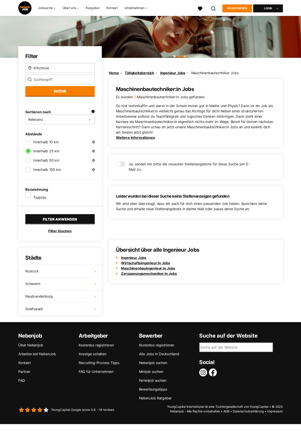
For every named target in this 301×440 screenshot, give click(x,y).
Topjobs (39, 197)
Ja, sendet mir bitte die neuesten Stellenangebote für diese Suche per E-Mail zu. (189, 167)
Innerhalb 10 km (46, 142)
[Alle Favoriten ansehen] (200, 8)
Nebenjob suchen (153, 363)
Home (114, 73)
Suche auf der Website (228, 336)
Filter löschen (60, 231)
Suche (60, 91)
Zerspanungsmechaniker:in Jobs (149, 273)
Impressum (275, 411)
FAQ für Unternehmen (96, 371)
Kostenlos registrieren (96, 345)
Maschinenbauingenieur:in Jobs (148, 268)
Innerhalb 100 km (47, 169)
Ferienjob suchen (152, 380)
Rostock (32, 271)
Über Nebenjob (30, 345)
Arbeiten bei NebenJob (37, 354)
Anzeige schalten (92, 354)
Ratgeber (93, 8)
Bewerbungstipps (153, 389)
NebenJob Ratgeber (155, 398)
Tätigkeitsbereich (139, 73)
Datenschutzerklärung (248, 411)
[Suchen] (213, 8)
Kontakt (112, 8)
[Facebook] (214, 372)
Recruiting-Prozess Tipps (99, 363)
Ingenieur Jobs (172, 73)
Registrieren (237, 8)
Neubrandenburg (39, 296)
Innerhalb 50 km (46, 160)
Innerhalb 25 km (46, 151)
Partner (24, 371)
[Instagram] (204, 372)
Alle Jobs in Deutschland (159, 354)
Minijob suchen (151, 371)
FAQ (21, 380)
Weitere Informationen (135, 137)
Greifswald (34, 309)
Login (268, 8)
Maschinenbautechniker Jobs (215, 73)
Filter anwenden (60, 219)
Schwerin (32, 283)
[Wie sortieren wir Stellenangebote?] (93, 112)
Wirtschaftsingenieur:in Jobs (145, 263)
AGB (226, 411)
